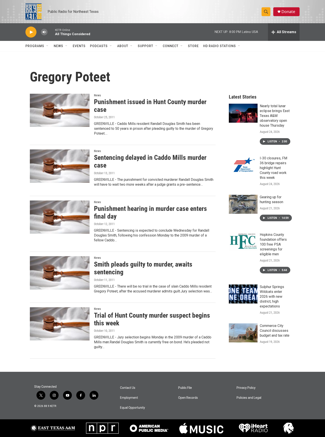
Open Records (188, 397)
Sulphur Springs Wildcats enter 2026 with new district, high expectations (272, 296)
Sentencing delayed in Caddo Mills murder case (150, 161)
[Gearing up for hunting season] (243, 204)
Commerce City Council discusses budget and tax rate (274, 331)
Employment (129, 397)
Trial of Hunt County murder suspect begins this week (152, 319)
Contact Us (127, 387)
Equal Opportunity (132, 407)
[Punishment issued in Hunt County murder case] (60, 110)
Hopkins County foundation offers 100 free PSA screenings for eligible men (273, 244)
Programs (34, 46)
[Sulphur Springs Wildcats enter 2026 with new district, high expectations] (243, 293)
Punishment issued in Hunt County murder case (150, 105)
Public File (185, 387)
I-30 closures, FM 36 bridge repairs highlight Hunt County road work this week (273, 168)
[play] (30, 32)
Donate (288, 11)
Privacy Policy (246, 387)
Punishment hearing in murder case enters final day (150, 212)
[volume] (44, 32)
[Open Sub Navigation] (47, 46)
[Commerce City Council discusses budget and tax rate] (243, 332)
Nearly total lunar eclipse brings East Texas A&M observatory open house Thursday (275, 116)
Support (145, 46)
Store (193, 46)
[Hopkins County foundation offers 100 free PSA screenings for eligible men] (243, 241)
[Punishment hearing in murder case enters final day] (60, 217)
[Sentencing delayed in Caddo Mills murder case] (60, 166)
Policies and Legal (249, 397)
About (122, 46)
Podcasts (99, 46)
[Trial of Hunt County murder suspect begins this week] (60, 323)
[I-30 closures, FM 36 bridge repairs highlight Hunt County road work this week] (243, 165)
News (58, 46)
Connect (170, 46)
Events (79, 46)
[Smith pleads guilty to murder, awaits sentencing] (60, 272)
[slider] (51, 32)
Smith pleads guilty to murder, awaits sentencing (143, 268)
